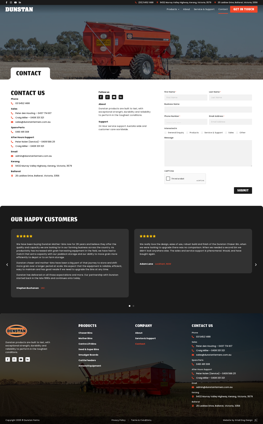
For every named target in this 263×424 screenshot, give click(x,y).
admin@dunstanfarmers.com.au (33, 156)
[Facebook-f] (6, 2)
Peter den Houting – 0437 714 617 (33, 113)
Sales (231, 132)
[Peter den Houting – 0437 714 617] (12, 113)
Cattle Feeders (87, 360)
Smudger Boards (88, 354)
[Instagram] (11, 2)
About (186, 9)
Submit (243, 190)
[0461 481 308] (12, 132)
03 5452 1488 (22, 103)
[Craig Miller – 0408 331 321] (12, 118)
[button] (7, 264)
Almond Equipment (89, 365)
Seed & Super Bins (88, 349)
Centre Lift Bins (87, 343)
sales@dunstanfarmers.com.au (33, 122)
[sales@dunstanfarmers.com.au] (12, 122)
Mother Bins (85, 338)
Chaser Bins (85, 332)
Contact (223, 9)
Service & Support (204, 9)
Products (172, 9)
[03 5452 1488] (12, 103)
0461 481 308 (22, 131)
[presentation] (185, 178)
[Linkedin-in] (20, 2)
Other (243, 132)
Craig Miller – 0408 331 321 (29, 117)
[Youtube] (15, 2)
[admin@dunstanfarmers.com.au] (12, 156)
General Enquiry (176, 132)
